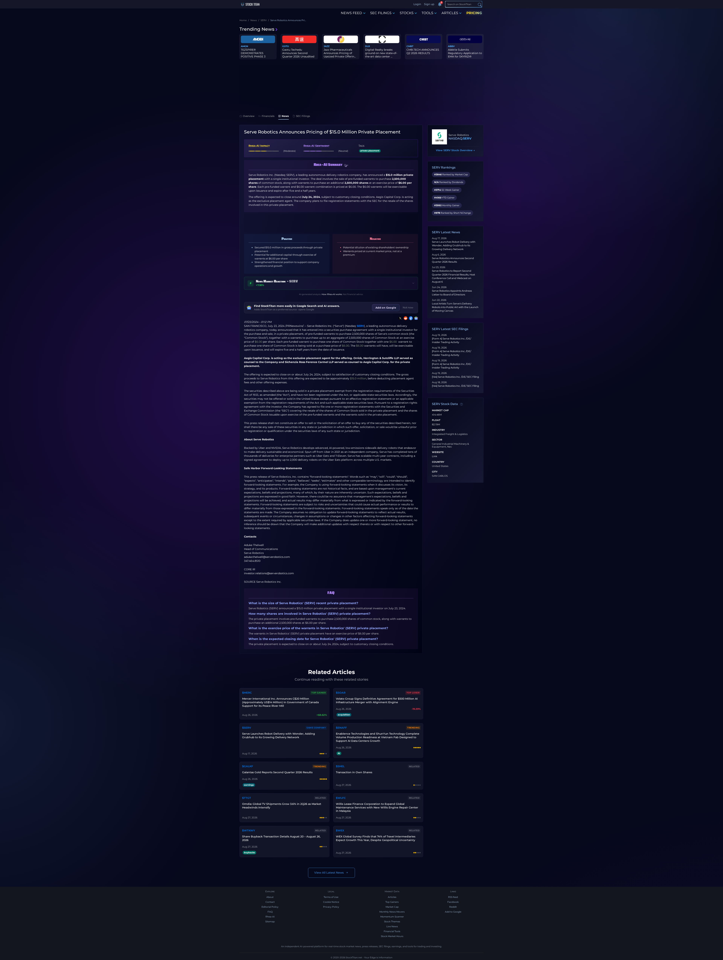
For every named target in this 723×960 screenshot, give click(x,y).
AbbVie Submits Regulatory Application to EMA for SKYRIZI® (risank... (465, 55)
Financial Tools (392, 931)
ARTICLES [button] (450, 13)
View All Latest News (329, 872)
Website (438, 452)
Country (438, 462)
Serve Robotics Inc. (319, 326)
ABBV (451, 46)
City (435, 471)
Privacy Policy (331, 906)
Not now (408, 307)
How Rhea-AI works (332, 294)
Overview (249, 115)
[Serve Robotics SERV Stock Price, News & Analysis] (439, 136)
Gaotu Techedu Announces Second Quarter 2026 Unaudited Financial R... (298, 55)
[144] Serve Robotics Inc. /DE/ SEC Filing (455, 376)
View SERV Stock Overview (455, 150)
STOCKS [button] (406, 13)
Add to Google (453, 911)
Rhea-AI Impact (259, 145)
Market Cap (440, 410)
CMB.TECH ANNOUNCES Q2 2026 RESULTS (422, 51)
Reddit (453, 906)
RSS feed (453, 897)
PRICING (474, 13)
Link (434, 456)
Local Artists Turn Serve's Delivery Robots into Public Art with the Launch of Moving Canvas (455, 307)
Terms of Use (331, 897)
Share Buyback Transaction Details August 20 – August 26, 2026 (281, 838)
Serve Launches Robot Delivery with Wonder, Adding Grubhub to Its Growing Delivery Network (453, 245)
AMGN (244, 46)
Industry (438, 430)
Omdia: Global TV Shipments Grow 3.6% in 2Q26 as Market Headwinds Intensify (281, 805)
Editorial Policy (270, 906)
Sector (437, 439)
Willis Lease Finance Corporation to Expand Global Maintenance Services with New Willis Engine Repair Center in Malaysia (377, 807)
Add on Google (385, 307)
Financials (268, 115)
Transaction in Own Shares (354, 772)
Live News (392, 926)
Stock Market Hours (392, 936)
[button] (346, 165)
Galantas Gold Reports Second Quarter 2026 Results (277, 772)
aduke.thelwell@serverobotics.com (267, 557)
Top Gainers (392, 902)
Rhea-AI (270, 916)
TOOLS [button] (427, 13)
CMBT (409, 46)
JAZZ (326, 46)
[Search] (479, 4)
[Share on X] (399, 318)
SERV (360, 326)
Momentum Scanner (392, 916)
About (270, 897)
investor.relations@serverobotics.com (269, 573)
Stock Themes (392, 921)
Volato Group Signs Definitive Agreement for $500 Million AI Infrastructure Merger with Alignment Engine (377, 700)
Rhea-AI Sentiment (316, 145)
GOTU (285, 46)
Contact (270, 902)
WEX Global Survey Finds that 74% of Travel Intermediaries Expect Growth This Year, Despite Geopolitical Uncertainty (375, 838)
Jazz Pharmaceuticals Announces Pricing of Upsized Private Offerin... (340, 53)
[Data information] (461, 404)
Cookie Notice (331, 902)
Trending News (256, 29)
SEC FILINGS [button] (380, 13)
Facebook (453, 902)
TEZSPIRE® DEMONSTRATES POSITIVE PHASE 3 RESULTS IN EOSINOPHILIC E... (253, 56)
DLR (367, 46)
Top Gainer (318, 692)
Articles (392, 897)
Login (417, 4)
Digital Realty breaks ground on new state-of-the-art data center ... (381, 53)
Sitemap (270, 921)
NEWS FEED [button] (351, 13)
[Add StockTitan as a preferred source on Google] (415, 318)
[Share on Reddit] (404, 318)
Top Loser (413, 692)
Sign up (429, 4)
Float (436, 420)
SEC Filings (303, 115)
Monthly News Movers (392, 911)
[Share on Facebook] (410, 318)
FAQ (270, 911)
